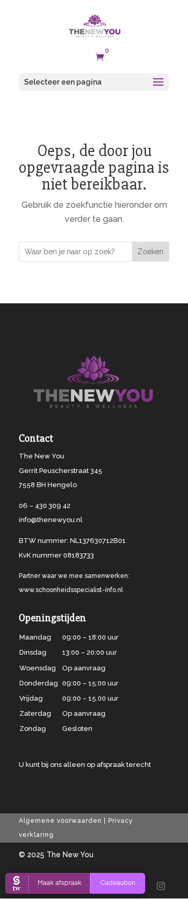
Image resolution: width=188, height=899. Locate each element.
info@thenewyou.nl (51, 520)
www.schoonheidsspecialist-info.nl (71, 590)
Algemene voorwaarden (60, 820)
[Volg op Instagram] (160, 886)
